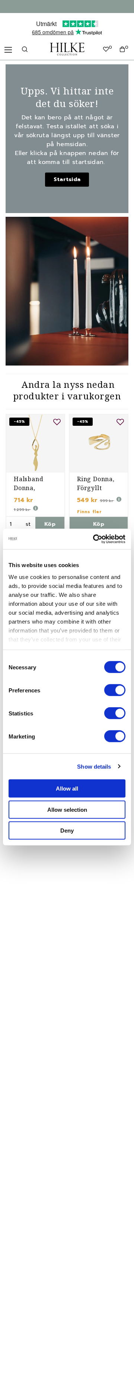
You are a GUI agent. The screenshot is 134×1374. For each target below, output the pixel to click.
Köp (49, 524)
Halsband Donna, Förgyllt (28, 488)
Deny (67, 830)
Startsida (67, 179)
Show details (94, 766)
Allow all (67, 788)
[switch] (114, 690)
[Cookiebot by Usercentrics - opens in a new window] (94, 539)
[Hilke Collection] (67, 49)
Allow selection (67, 809)
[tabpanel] (35, 473)
